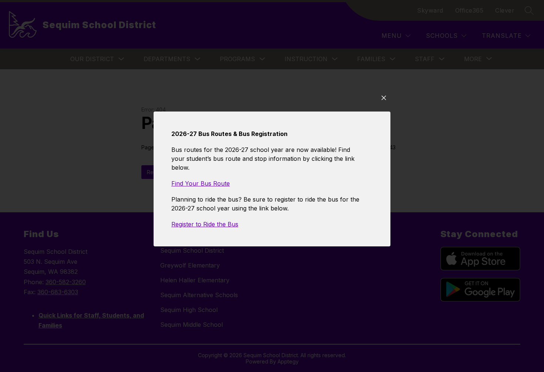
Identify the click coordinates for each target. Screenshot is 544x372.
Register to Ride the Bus (204, 224)
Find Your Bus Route (200, 183)
